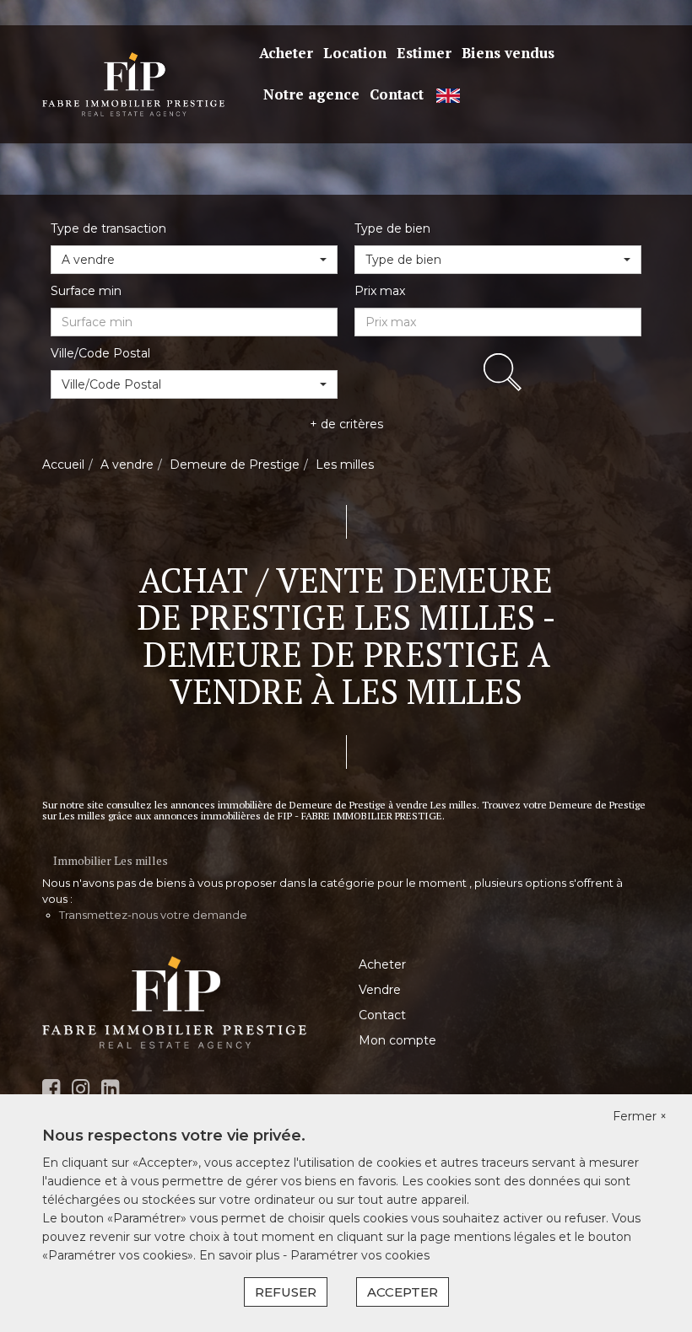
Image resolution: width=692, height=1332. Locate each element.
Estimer (424, 52)
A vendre (127, 464)
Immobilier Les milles (110, 860)
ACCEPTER (402, 1292)
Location (355, 52)
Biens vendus (508, 52)
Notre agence (311, 94)
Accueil (63, 464)
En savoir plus (241, 1255)
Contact (397, 94)
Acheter (286, 52)
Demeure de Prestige (235, 464)
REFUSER (285, 1292)
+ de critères (346, 424)
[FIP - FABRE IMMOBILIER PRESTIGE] (133, 83)
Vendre (380, 989)
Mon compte (397, 1040)
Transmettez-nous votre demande (153, 914)
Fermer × (640, 1116)
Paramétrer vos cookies (360, 1255)
